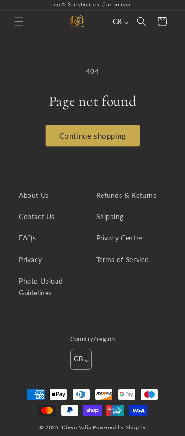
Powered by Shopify (119, 427)
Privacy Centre (119, 238)
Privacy (30, 260)
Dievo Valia (76, 427)
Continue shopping (92, 136)
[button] (19, 21)
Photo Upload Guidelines (41, 287)
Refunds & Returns (126, 195)
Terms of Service (122, 260)
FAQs (27, 238)
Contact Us (37, 217)
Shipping (110, 217)
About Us (34, 195)
